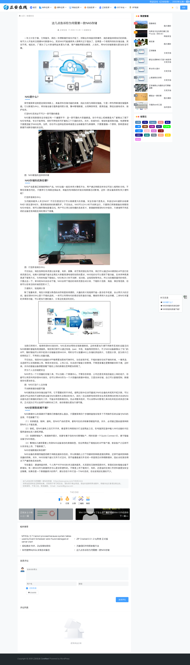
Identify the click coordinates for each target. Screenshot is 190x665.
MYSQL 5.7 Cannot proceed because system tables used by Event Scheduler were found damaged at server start (46, 539)
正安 (147, 131)
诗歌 (145, 126)
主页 (23, 16)
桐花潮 (151, 41)
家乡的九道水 (154, 68)
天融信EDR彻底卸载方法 (87, 545)
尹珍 (145, 122)
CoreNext (45, 658)
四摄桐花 (152, 23)
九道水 (139, 131)
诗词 (161, 135)
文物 (138, 122)
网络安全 (167, 36)
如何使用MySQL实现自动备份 (36, 550)
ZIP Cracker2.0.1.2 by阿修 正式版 (92, 538)
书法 (154, 135)
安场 (160, 122)
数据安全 (30, 16)
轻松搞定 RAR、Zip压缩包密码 (36, 545)
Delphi (152, 122)
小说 (161, 131)
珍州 (138, 139)
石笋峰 (167, 126)
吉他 (168, 135)
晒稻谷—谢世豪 (155, 95)
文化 (154, 131)
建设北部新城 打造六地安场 (160, 59)
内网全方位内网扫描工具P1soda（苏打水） (159, 32)
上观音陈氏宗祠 (155, 77)
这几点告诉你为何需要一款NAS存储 (92, 550)
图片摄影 (167, 26)
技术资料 (167, 107)
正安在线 (63, 30)
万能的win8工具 (155, 104)
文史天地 (167, 53)
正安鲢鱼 (152, 50)
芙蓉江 (139, 135)
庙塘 (147, 135)
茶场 (167, 122)
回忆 (159, 126)
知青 (152, 126)
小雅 (138, 126)
